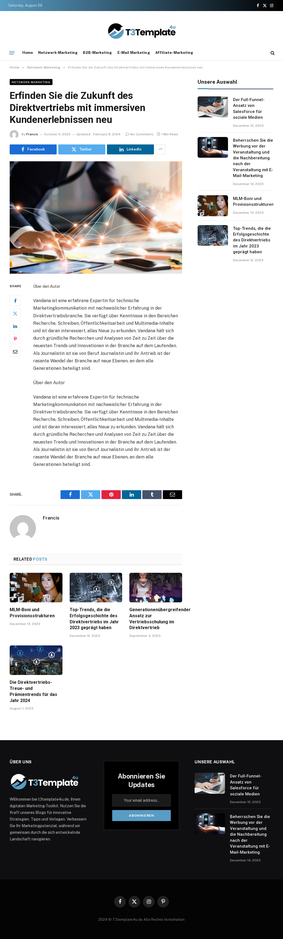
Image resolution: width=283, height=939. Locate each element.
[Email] (15, 351)
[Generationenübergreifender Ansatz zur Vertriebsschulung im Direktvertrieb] (155, 587)
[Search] (272, 53)
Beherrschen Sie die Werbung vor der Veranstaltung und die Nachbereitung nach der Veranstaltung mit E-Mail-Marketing (253, 158)
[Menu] (12, 52)
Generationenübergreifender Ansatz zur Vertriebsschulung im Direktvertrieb (155, 618)
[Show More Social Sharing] (161, 149)
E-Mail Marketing (133, 52)
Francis (32, 134)
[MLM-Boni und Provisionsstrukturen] (36, 587)
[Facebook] (15, 301)
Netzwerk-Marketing (58, 52)
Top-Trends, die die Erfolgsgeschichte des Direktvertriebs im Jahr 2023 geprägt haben (94, 618)
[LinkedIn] (15, 326)
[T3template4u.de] (141, 31)
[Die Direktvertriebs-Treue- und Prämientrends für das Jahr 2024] (36, 660)
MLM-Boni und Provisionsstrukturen (32, 612)
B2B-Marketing (97, 52)
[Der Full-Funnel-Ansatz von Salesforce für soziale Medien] (213, 106)
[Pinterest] (15, 339)
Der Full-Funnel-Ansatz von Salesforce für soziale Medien (248, 108)
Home (27, 52)
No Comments (141, 134)
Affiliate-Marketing (174, 52)
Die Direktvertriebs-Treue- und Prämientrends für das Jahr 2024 (33, 691)
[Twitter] (15, 313)
